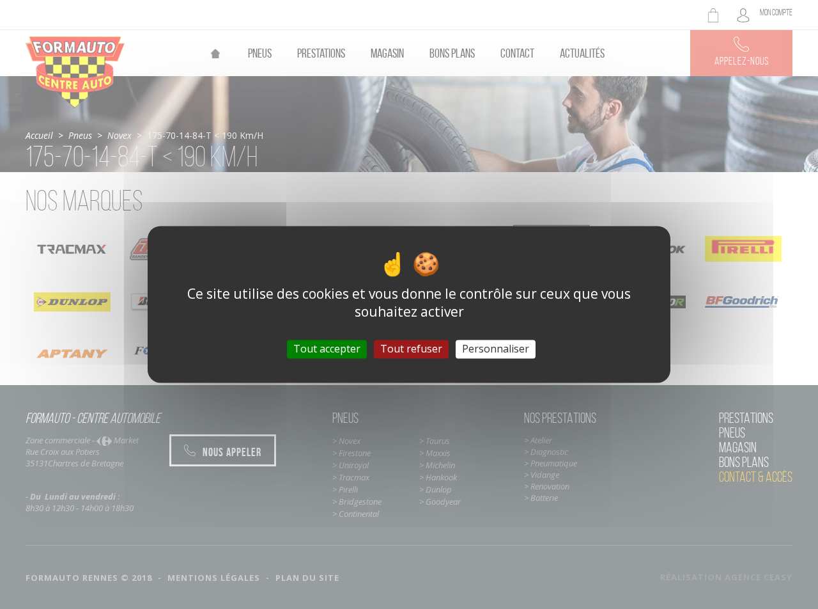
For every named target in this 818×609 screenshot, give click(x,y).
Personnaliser (495, 349)
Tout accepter (326, 349)
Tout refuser (411, 349)
